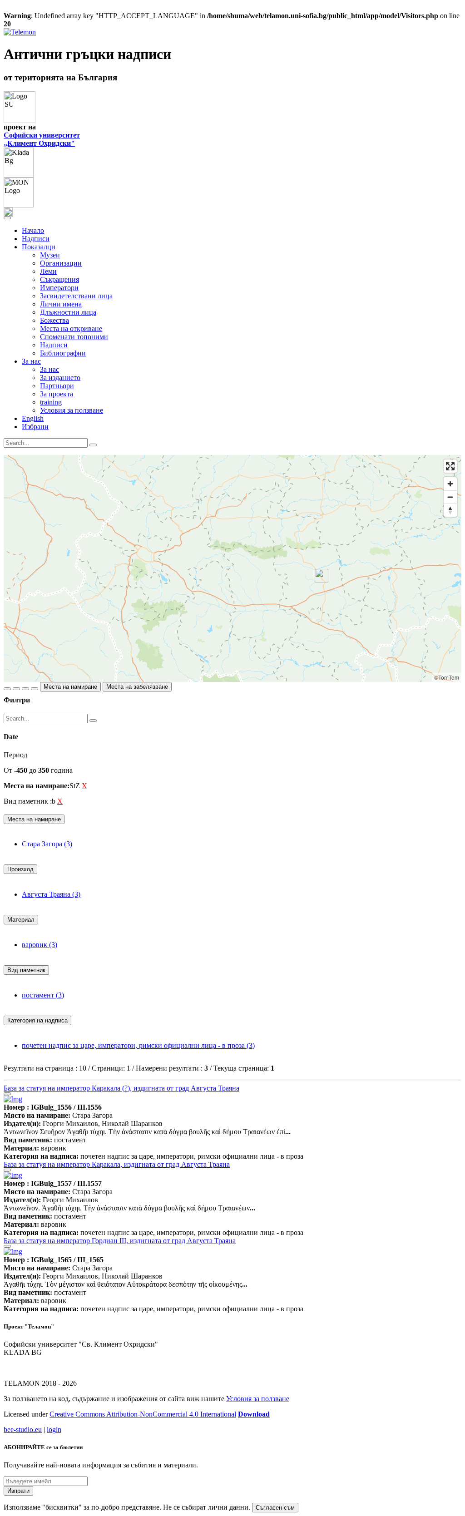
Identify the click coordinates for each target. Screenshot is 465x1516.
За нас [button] (31, 361)
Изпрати (18, 1490)
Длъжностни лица (68, 312)
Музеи (50, 255)
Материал (21, 919)
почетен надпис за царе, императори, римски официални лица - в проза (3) (138, 1045)
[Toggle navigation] (7, 218)
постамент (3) (43, 995)
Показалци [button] (38, 247)
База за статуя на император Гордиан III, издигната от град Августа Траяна (120, 1240)
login (54, 1429)
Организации (61, 263)
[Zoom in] (450, 483)
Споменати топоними (74, 337)
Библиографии (63, 353)
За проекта (56, 394)
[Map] (232, 568)
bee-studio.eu (23, 1429)
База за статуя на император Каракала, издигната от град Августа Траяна (117, 1164)
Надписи (35, 238)
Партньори (57, 386)
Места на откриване (71, 328)
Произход (20, 869)
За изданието (60, 377)
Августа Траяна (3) (51, 894)
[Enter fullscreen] (450, 466)
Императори (59, 287)
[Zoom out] (450, 497)
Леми (48, 271)
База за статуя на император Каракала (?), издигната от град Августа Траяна (121, 1088)
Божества (54, 320)
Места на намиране (70, 686)
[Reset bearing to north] (450, 510)
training (51, 402)
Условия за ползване (71, 410)
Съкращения (59, 279)
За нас (49, 369)
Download (254, 1414)
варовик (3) (39, 944)
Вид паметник (26, 970)
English (33, 418)
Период (15, 755)
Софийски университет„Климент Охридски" (42, 139)
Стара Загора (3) (47, 844)
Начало (33, 230)
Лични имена (61, 304)
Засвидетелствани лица (76, 296)
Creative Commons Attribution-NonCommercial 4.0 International (142, 1414)
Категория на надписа (37, 1020)
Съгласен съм (275, 1507)
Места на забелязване (137, 686)
